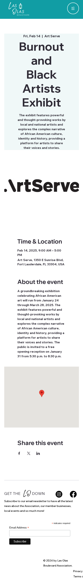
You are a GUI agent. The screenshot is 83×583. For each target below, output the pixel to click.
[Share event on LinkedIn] (38, 453)
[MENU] (73, 8)
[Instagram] (59, 494)
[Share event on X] (28, 453)
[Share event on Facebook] (19, 453)
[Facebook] (73, 494)
